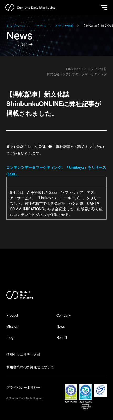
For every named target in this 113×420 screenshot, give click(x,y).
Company (63, 315)
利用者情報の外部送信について (30, 366)
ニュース (40, 25)
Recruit (61, 337)
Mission (12, 326)
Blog (9, 337)
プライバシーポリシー (23, 387)
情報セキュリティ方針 (23, 354)
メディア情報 (64, 25)
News (60, 326)
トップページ (15, 25)
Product (12, 315)
